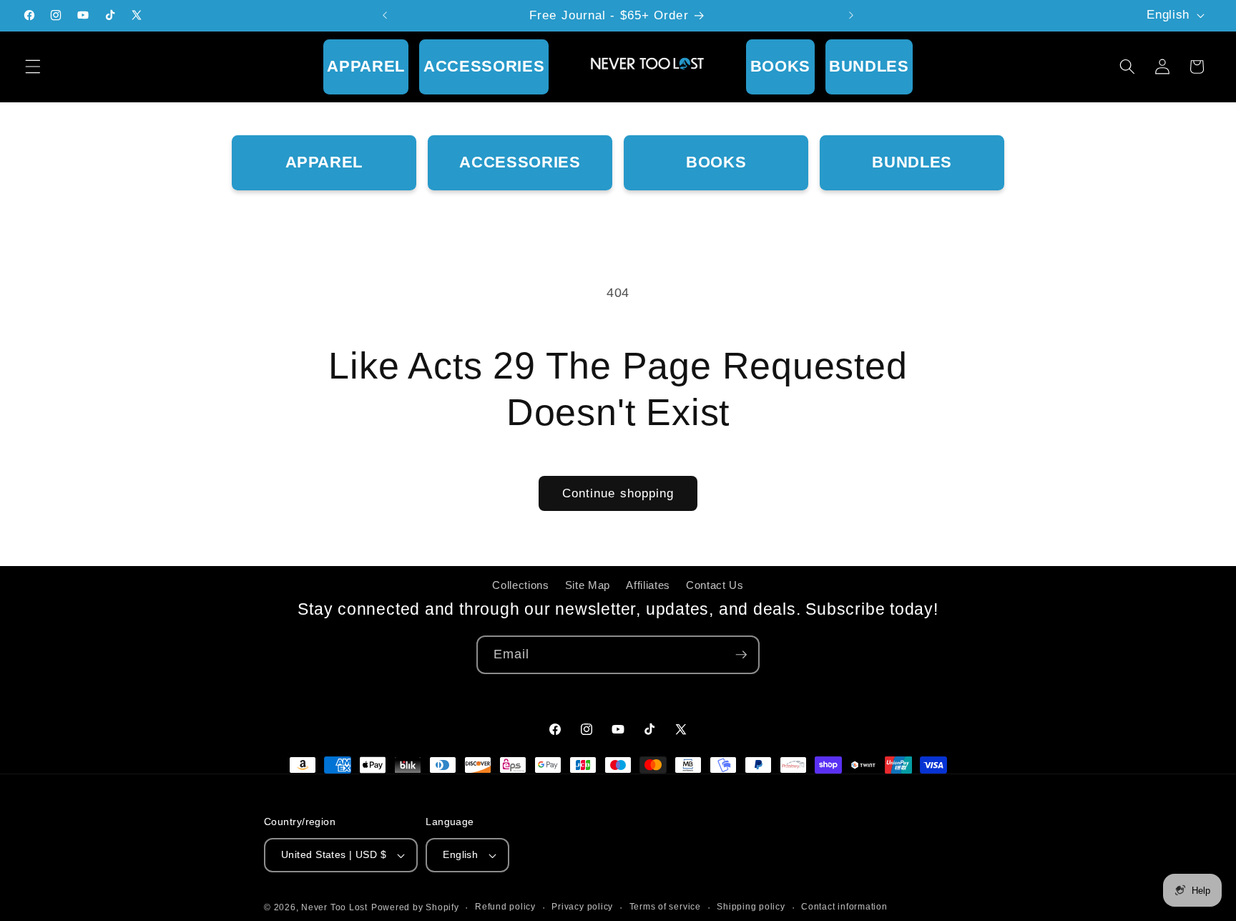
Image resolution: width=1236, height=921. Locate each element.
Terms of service (665, 907)
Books (780, 66)
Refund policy (505, 907)
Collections (520, 585)
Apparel (366, 66)
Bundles (869, 66)
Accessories (483, 66)
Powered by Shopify (415, 907)
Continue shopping (618, 493)
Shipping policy (751, 907)
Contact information (844, 907)
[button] (33, 66)
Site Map (587, 585)
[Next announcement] (851, 16)
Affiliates (648, 585)
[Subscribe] (741, 654)
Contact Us (715, 585)
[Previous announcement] (385, 16)
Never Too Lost (334, 907)
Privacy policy (582, 907)
